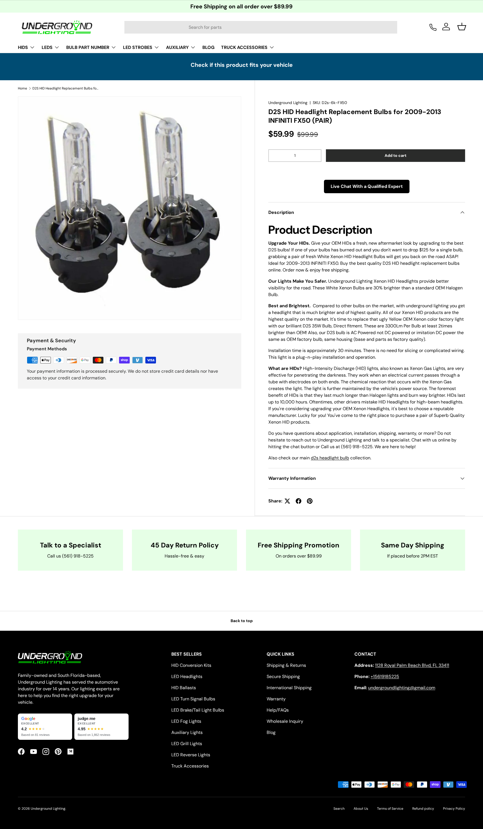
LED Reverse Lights (190, 755)
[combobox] (260, 27)
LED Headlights (186, 676)
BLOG (208, 47)
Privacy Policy (454, 808)
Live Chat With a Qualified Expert (367, 186)
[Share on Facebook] (298, 501)
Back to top (242, 620)
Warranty (276, 699)
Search (339, 808)
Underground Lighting (287, 102)
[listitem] (45, 727)
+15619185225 (385, 676)
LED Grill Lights (186, 744)
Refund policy (423, 808)
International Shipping (289, 688)
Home (22, 88)
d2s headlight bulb (330, 458)
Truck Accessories (190, 766)
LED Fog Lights (186, 721)
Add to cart (395, 155)
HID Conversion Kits (191, 665)
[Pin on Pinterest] (309, 501)
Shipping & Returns (286, 665)
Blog (271, 732)
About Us (361, 808)
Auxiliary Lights (187, 732)
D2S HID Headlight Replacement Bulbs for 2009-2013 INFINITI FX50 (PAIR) (66, 88)
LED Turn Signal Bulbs (193, 699)
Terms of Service (390, 808)
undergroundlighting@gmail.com (401, 688)
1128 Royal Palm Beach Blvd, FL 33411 (412, 665)
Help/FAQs (278, 710)
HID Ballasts (183, 688)
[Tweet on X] (287, 501)
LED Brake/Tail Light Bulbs (197, 710)
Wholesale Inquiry (285, 721)
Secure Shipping (283, 676)
